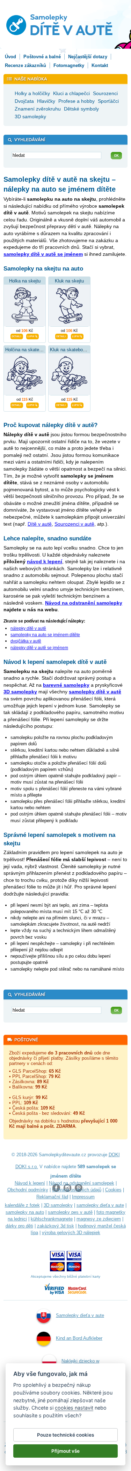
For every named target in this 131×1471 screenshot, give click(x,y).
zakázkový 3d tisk (55, 1226)
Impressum (83, 1196)
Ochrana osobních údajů (76, 1189)
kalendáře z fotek (22, 1205)
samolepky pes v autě (70, 1212)
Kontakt (100, 65)
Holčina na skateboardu (29, 349)
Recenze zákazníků (25, 65)
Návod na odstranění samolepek (81, 1183)
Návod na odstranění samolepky (83, 603)
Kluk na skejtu (69, 281)
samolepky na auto (25, 1212)
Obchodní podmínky (27, 1189)
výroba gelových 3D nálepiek (71, 1232)
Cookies (113, 1189)
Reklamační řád (52, 1196)
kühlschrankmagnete (52, 1219)
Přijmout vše (65, 1451)
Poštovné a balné (42, 56)
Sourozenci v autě (74, 524)
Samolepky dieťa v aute (80, 1315)
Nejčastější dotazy (87, 56)
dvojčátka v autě (25, 641)
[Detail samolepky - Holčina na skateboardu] (16, 404)
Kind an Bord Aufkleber (79, 1338)
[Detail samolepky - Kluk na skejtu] (61, 336)
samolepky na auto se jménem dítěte (45, 634)
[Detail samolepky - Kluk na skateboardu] (61, 404)
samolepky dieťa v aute (100, 1205)
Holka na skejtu (25, 281)
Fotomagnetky (68, 65)
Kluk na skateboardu (71, 349)
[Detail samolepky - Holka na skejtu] (16, 336)
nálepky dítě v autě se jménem (39, 647)
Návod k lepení (30, 1183)
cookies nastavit (74, 1408)
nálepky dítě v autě (28, 628)
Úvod (10, 56)
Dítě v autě (40, 524)
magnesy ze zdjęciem (99, 1219)
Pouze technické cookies (65, 1435)
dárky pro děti (19, 1226)
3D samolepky (58, 1205)
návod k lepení (44, 561)
